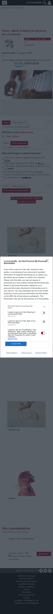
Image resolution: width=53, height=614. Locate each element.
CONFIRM (16, 344)
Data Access (26, 353)
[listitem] (26, 307)
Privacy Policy (41, 353)
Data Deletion (11, 353)
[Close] (48, 261)
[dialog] (26, 307)
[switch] (43, 313)
